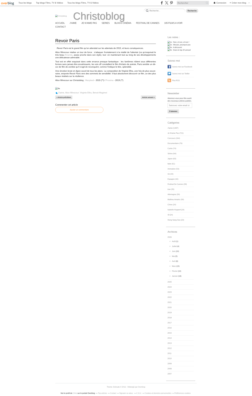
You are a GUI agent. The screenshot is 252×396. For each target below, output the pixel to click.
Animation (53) (173, 169)
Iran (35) (171, 189)
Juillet (174, 246)
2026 (170, 237)
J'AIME (73, 23)
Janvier (175, 276)
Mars (174, 266)
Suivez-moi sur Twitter (181, 74)
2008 (170, 369)
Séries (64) (172, 154)
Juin (173, 251)
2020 (170, 307)
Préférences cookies (182, 393)
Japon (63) (172, 159)
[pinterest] (171, 3)
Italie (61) (171, 164)
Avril (173, 261)
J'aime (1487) (173, 128)
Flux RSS (176, 80)
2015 (170, 333)
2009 (170, 364)
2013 (170, 343)
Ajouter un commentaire (79, 110)
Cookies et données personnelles (158, 393)
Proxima (109, 80)
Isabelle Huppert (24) (176, 210)
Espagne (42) (173, 179)
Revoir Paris (67, 40)
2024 (170, 287)
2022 (170, 297)
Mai (173, 256)
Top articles (102, 393)
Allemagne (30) (174, 194)
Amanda (68, 55)
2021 (170, 302)
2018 (170, 318)
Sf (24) (170, 215)
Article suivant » (148, 97)
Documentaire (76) (175, 143)
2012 (170, 348)
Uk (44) (170, 174)
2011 (170, 353)
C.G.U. (139, 393)
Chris (75, 393)
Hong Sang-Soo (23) (176, 220)
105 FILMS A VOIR (173, 23)
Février (174, 271)
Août (174, 241)
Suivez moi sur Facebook (182, 67)
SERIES (106, 23)
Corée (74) (172, 148)
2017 (170, 323)
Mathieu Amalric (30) (176, 200)
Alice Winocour (72, 92)
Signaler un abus (126, 393)
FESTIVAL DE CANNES (147, 23)
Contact (60, 27)
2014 (170, 338)
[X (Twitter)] (166, 3)
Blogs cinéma (122, 23)
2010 (170, 358)
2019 (170, 313)
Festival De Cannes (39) (177, 184)
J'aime (61, 92)
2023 (170, 292)
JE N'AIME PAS (89, 23)
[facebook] (162, 3)
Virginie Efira (86, 92)
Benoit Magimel (100, 92)
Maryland (89, 80)
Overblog (141, 387)
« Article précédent (64, 97)
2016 (170, 328)
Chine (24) (172, 205)
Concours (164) (174, 138)
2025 (170, 282)
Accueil (60, 23)
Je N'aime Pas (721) (176, 133)
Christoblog (99, 16)
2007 (170, 374)
